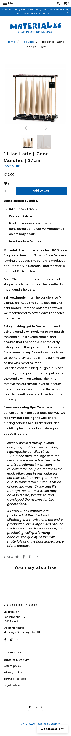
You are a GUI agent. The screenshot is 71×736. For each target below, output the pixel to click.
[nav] (9, 3)
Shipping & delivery (16, 659)
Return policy (12, 666)
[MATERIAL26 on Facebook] (6, 640)
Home (11, 42)
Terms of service (15, 679)
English (35, 707)
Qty (6, 183)
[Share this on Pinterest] (29, 557)
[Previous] (27, 128)
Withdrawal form (52, 729)
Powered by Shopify (48, 723)
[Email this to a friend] (36, 557)
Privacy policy (13, 672)
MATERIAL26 (27, 723)
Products (27, 42)
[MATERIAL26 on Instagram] (12, 640)
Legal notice (12, 685)
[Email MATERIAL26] (19, 640)
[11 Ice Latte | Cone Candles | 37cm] (36, 93)
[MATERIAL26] (35, 28)
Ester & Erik (12, 166)
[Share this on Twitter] (16, 557)
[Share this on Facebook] (23, 557)
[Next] (44, 128)
